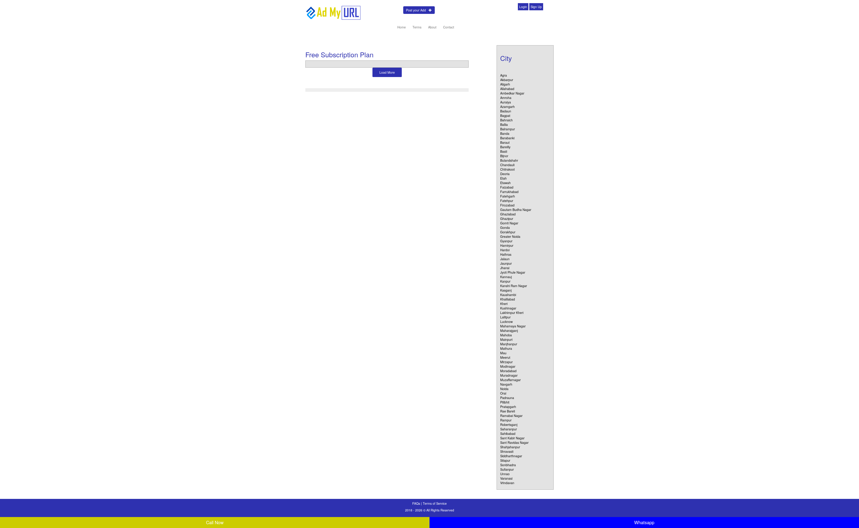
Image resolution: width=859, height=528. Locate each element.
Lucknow (506, 321)
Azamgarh (507, 106)
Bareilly (505, 147)
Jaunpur (506, 263)
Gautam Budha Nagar (515, 209)
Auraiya (505, 102)
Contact (448, 27)
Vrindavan (507, 483)
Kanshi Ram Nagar (513, 285)
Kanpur (505, 281)
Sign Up (536, 6)
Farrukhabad (509, 191)
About (432, 27)
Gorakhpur (507, 232)
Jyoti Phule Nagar (512, 272)
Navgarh (506, 384)
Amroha (505, 97)
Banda (504, 133)
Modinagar (507, 366)
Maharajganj (509, 330)
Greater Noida (510, 236)
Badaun (505, 111)
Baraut (505, 142)
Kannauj (506, 277)
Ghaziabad (508, 214)
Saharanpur (508, 429)
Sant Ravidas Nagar (514, 442)
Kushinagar (508, 308)
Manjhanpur (508, 344)
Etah (503, 178)
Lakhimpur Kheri (511, 312)
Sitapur (505, 460)
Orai (503, 393)
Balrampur (507, 129)
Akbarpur (506, 79)
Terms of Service (435, 503)
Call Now (214, 522)
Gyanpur (506, 241)
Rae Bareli (507, 411)
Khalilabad (507, 299)
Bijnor (504, 156)
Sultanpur (507, 469)
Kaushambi (508, 294)
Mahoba (506, 335)
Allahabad (507, 88)
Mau (503, 353)
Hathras (505, 254)
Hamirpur (506, 245)
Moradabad (508, 371)
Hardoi (505, 250)
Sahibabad (507, 433)
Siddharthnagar (511, 456)
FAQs (416, 503)
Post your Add (417, 10)
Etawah (505, 182)
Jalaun (505, 259)
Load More (387, 72)
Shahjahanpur (510, 447)
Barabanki (507, 138)
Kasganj (506, 290)
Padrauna (507, 397)
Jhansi (504, 268)
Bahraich (506, 120)
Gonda (505, 227)
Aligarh (505, 84)
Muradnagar (509, 375)
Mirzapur (506, 362)
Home (401, 27)
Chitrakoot (507, 169)
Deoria (505, 174)
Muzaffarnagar (510, 380)
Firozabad (507, 205)
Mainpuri (506, 339)
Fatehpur (506, 200)
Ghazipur (506, 218)
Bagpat (505, 115)
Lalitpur (505, 317)
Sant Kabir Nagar (512, 438)
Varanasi (506, 478)
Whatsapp (644, 522)
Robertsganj (508, 424)
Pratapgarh (508, 406)
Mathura (506, 348)
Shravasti (506, 451)
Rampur (506, 420)
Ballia (504, 124)
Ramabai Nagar (511, 415)
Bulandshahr (509, 160)
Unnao (505, 474)
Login (523, 6)
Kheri (504, 303)
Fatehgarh (507, 196)
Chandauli (507, 165)
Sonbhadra (508, 465)
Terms (416, 27)
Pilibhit (504, 402)
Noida (504, 388)
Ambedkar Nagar (512, 93)
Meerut (505, 357)
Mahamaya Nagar (513, 326)
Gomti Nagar (509, 223)
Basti (503, 151)
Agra (503, 75)
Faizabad (506, 187)
